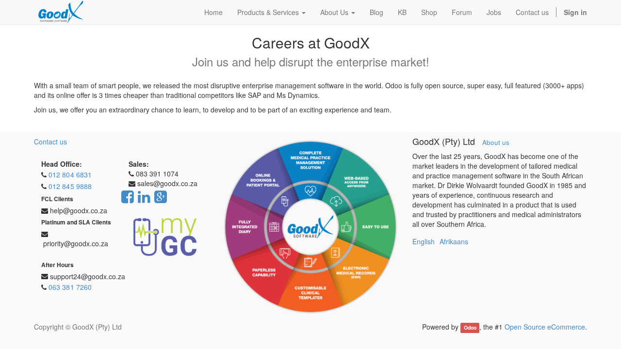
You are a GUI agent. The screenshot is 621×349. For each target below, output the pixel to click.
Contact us (50, 141)
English (423, 241)
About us (495, 142)
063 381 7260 (70, 287)
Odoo (470, 327)
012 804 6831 (70, 174)
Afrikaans (454, 241)
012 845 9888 (70, 186)
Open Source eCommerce (545, 327)
